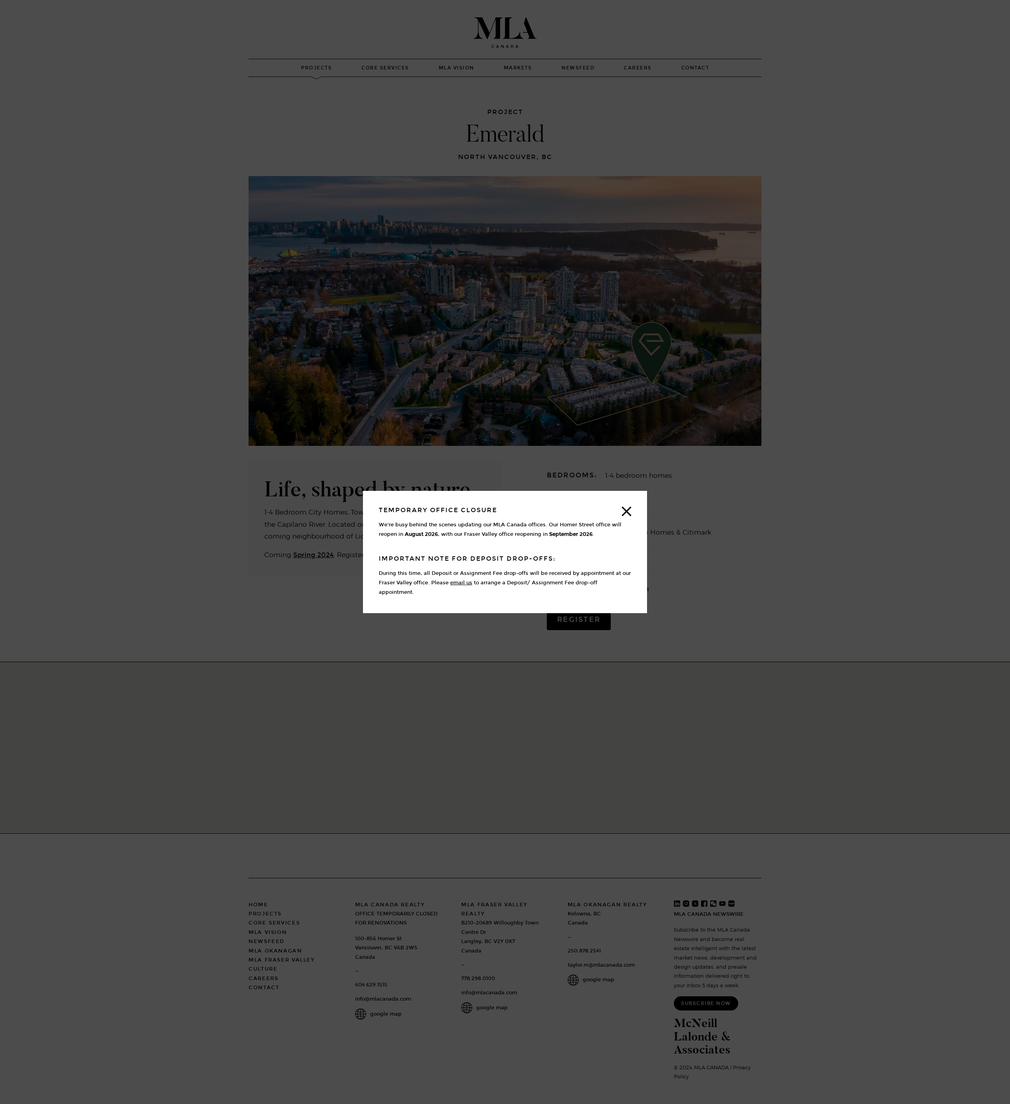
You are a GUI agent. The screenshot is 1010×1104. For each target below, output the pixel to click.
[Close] (626, 511)
